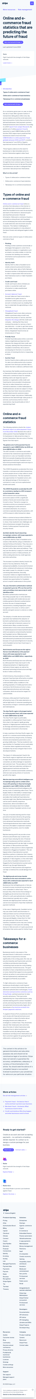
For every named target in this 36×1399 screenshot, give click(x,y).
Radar (5, 1274)
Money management (26, 1246)
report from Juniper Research (19, 127)
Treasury (6, 1289)
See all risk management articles (14, 1095)
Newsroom (22, 1340)
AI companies (23, 1254)
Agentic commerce (25, 1225)
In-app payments (24, 1241)
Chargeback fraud (11, 311)
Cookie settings (8, 1365)
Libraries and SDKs (25, 1322)
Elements (6, 1246)
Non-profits (23, 1274)
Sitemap (5, 1362)
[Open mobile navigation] (32, 3)
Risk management (25, 9)
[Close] (32, 1390)
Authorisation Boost (9, 1225)
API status (22, 1317)
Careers (22, 1337)
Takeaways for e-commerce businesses (16, 99)
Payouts (5, 1271)
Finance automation (25, 1236)
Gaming (21, 1259)
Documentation (24, 1312)
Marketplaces (23, 1243)
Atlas (4, 1223)
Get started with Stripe (12, 42)
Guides (5, 1335)
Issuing (5, 1259)
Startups (22, 1223)
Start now (7, 1150)
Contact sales (20, 1150)
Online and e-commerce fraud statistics (16, 95)
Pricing (5, 1220)
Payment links (7, 1266)
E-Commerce (23, 1231)
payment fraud (21, 129)
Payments (6, 1269)
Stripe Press (23, 1343)
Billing (5, 1228)
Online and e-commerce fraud (13, 204)
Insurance (22, 1266)
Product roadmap (25, 1335)
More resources (9, 9)
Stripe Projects (24, 1325)
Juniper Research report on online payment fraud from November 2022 (17, 429)
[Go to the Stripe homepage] (5, 1210)
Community (6, 1343)
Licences (6, 1359)
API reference (23, 1315)
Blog (4, 1340)
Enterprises (23, 1220)
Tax (4, 1284)
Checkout (6, 1233)
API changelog (24, 1320)
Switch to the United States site (13, 1394)
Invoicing (6, 1256)
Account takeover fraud (13, 294)
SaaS (21, 1251)
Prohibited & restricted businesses (7, 1355)
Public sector (23, 1281)
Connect (5, 1238)
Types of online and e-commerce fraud (16, 92)
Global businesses (25, 1238)
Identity (5, 1253)
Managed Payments (9, 1264)
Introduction (7, 89)
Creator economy (25, 1256)
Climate (5, 1236)
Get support (7, 1374)
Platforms (22, 1249)
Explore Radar (8, 1172)
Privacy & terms (8, 1350)
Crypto (5, 1241)
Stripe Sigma (7, 1281)
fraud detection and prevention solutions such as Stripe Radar (17, 992)
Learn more (7, 63)
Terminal (5, 1286)
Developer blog (24, 1327)
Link (4, 1261)
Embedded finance (25, 1233)
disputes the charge (12, 320)
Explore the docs (8, 1194)
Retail (21, 1283)
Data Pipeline (7, 1243)
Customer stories (8, 1337)
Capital (5, 1231)
